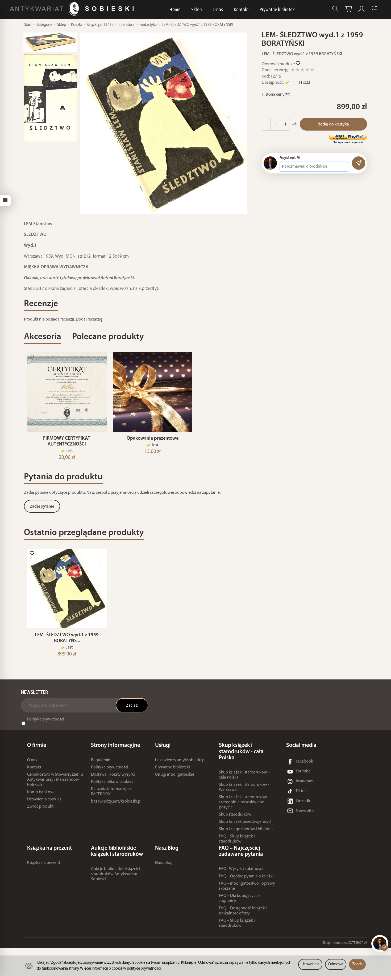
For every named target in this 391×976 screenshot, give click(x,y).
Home (175, 9)
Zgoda (357, 964)
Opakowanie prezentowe (152, 438)
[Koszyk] (348, 9)
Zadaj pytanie (42, 506)
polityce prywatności (144, 969)
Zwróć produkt (40, 806)
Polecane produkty (108, 337)
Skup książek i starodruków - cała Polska (244, 775)
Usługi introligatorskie (174, 774)
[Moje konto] (361, 9)
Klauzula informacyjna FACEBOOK (111, 791)
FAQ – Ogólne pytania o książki (246, 876)
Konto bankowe (41, 792)
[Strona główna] (73, 9)
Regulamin (100, 760)
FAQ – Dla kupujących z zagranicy (239, 898)
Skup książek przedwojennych (246, 822)
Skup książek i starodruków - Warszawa (244, 787)
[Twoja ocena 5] (312, 70)
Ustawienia (310, 964)
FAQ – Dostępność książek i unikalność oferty (243, 911)
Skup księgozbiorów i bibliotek (246, 829)
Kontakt (241, 9)
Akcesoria (42, 337)
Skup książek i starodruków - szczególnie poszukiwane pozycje (244, 802)
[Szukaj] (335, 9)
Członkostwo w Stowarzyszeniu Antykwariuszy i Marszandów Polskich (55, 779)
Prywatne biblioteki (277, 9)
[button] (163, 123)
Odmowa (335, 964)
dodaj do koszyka (333, 124)
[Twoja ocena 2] (297, 70)
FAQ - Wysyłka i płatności (241, 869)
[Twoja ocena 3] (302, 70)
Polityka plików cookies (112, 782)
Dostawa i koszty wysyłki (113, 774)
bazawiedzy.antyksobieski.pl (116, 801)
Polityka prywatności (45, 719)
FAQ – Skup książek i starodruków (237, 839)
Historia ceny (273, 94)
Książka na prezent (43, 863)
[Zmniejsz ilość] (285, 124)
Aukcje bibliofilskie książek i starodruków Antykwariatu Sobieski (115, 874)
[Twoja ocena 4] (307, 70)
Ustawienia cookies (44, 799)
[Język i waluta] (374, 9)
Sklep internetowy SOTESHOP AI (344, 943)
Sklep (196, 9)
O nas (218, 9)
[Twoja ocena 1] (292, 70)
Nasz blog (164, 863)
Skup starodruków (235, 814)
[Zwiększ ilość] (266, 124)
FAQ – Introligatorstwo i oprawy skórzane (247, 886)
